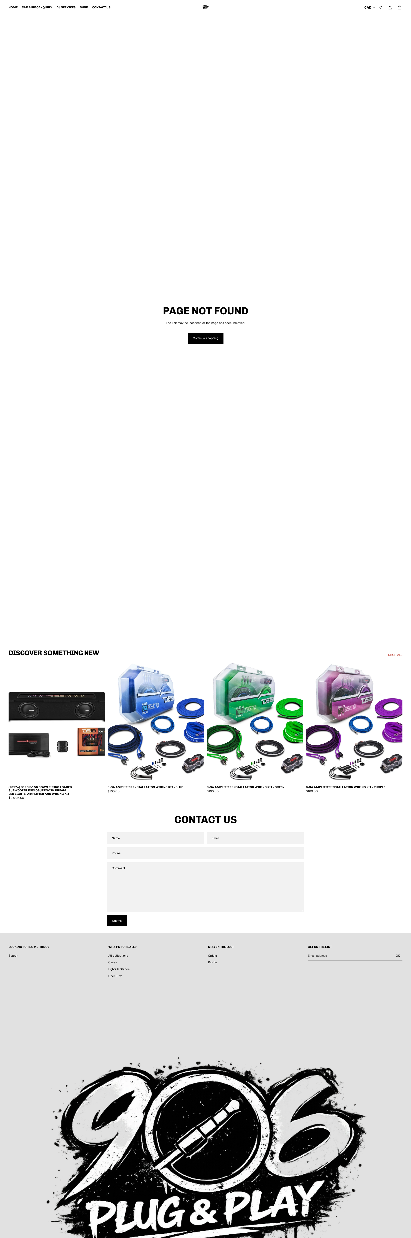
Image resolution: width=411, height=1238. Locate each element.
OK (398, 956)
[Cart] (399, 7)
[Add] (98, 776)
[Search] (381, 7)
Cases (112, 962)
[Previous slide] (15, 722)
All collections (118, 956)
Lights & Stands (119, 969)
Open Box (115, 976)
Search (13, 956)
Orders (212, 956)
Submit (117, 921)
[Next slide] (98, 722)
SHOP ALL (395, 655)
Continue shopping (205, 338)
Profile (212, 962)
